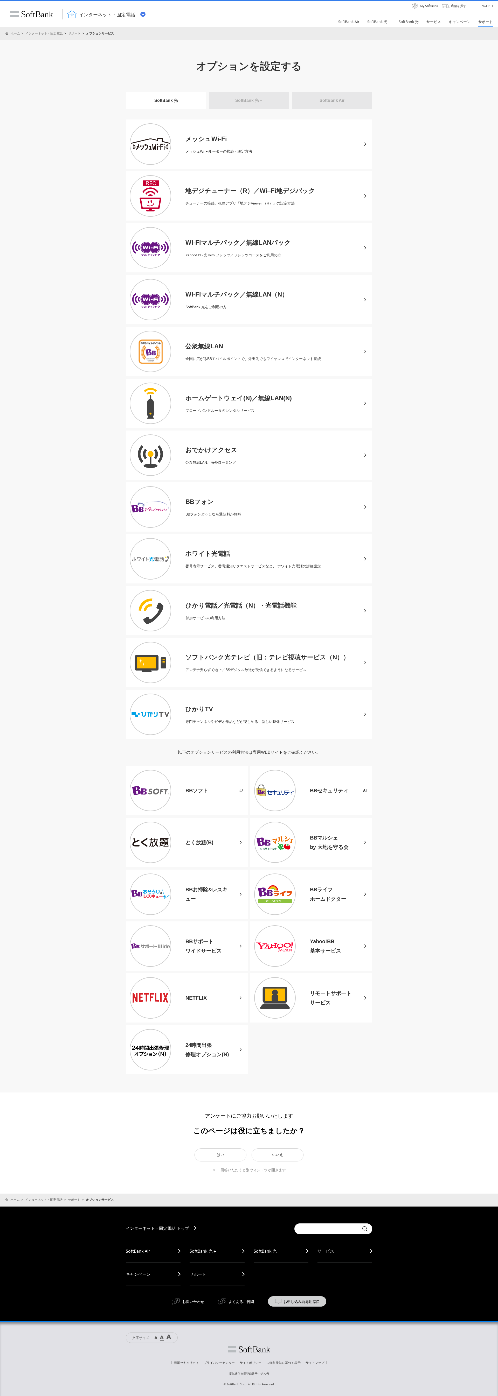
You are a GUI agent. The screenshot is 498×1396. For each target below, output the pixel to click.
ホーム (15, 33)
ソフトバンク (249, 1349)
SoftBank (31, 14)
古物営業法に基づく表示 (283, 1362)
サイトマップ (315, 1362)
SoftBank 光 (265, 1251)
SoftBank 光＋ (203, 1251)
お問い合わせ (193, 1301)
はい (220, 1155)
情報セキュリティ (186, 1362)
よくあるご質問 (241, 1301)
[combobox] (327, 1229)
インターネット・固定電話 (44, 33)
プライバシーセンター (219, 1362)
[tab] (166, 100)
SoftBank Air (138, 1251)
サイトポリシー (250, 1362)
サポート (74, 33)
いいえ (277, 1155)
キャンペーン (138, 1274)
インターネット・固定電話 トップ (157, 1228)
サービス (325, 1251)
